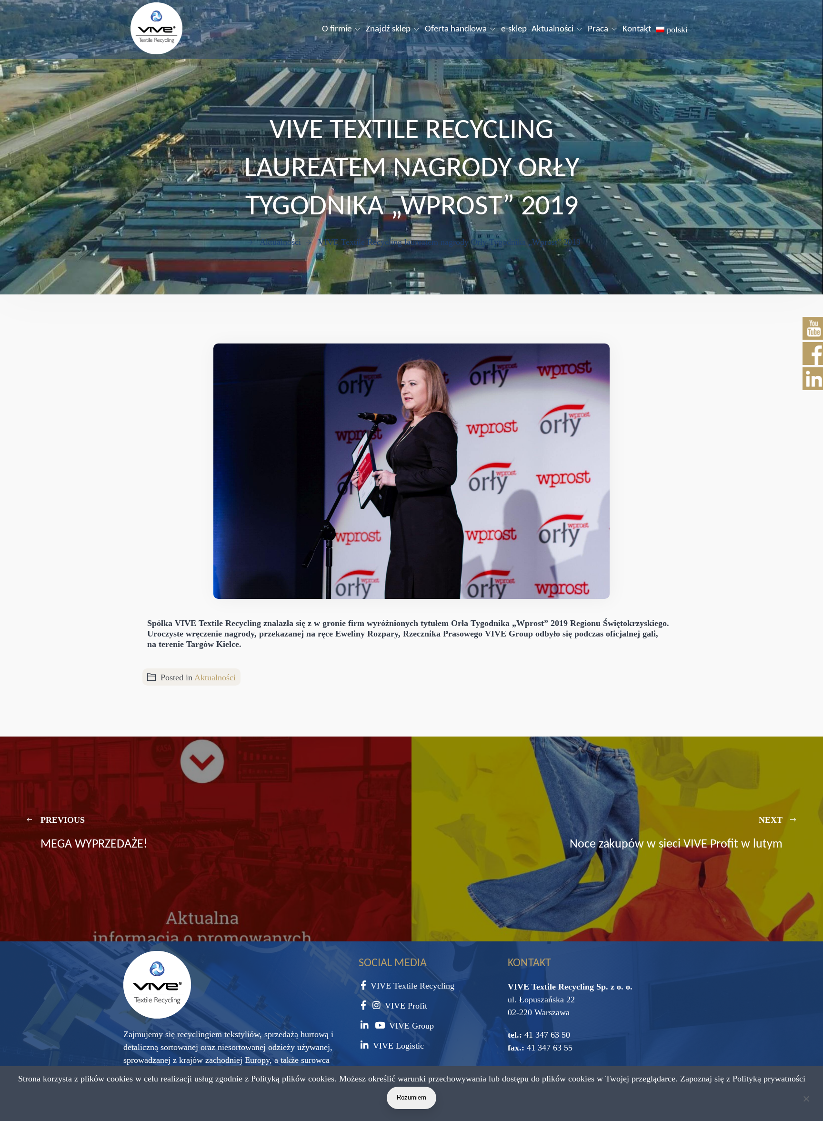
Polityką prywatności (769, 1078)
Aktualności (552, 29)
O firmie (336, 29)
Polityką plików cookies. (294, 1078)
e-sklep (514, 29)
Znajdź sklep (388, 29)
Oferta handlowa (456, 29)
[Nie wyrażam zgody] (806, 1100)
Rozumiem (411, 1097)
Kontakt (636, 29)
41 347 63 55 (548, 1047)
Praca (598, 29)
